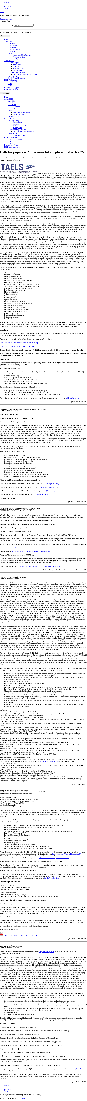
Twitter (6, 8)
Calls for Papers (13, 63)
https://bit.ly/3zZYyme (26, 346)
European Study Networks (17, 72)
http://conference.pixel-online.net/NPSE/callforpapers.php (30, 551)
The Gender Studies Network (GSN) (25, 74)
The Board (12, 47)
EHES (10, 86)
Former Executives (19, 57)
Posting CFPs (17, 70)
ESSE (2, 12)
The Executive (13, 45)
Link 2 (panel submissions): (9, 346)
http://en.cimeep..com (46, 952)
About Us (11, 43)
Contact (6, 3)
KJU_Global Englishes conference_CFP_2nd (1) (20, 935)
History (10, 53)
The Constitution (14, 49)
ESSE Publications (10, 80)
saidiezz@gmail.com (73, 398)
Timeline (16, 66)
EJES (10, 84)
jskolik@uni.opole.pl (41, 494)
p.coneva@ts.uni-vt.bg (47, 491)
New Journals (13, 76)
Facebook (7, 6)
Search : (10, 25)
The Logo (11, 51)
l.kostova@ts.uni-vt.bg (51, 484)
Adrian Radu (21, 1098)
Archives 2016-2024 (20, 68)
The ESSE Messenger (15, 82)
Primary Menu (5, 36)
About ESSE (8, 41)
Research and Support (11, 88)
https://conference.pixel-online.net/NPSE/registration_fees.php (40, 566)
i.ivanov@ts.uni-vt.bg (47, 487)
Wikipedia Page (13, 59)
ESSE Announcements (12, 89)
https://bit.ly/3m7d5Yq (30, 343)
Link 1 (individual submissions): (11, 343)
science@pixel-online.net (14, 548)
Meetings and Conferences (22, 55)
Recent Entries (17, 65)
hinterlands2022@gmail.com (49, 761)
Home (6, 40)
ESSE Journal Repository (17, 78)
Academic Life (9, 61)
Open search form (6, 19)
